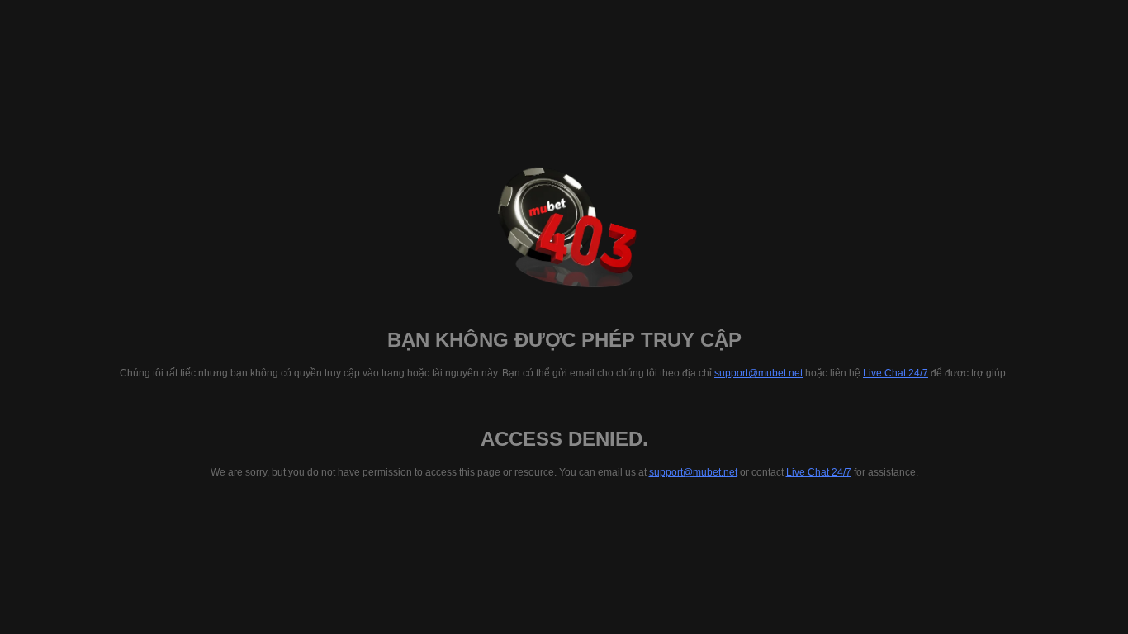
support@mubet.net (758, 373)
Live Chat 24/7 (895, 373)
